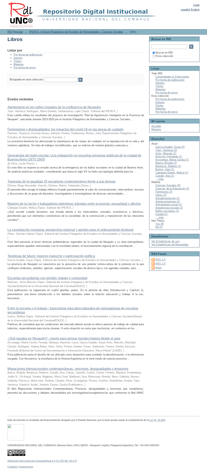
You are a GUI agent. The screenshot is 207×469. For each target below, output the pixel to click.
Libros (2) (160, 195)
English (195, 9)
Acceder (156, 126)
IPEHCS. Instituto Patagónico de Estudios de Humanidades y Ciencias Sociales (76, 31)
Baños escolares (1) (167, 210)
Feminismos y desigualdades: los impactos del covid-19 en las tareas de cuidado (65, 129)
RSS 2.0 (160, 263)
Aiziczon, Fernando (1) (168, 156)
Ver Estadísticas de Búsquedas (169, 244)
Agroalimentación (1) (167, 198)
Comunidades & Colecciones (172, 76)
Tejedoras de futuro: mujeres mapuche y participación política (51, 256)
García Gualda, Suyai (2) (170, 146)
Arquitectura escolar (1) (169, 207)
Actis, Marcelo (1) (165, 153)
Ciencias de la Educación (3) (172, 188)
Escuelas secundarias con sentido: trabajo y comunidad (47, 278)
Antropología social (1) (168, 204)
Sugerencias (26, 466)
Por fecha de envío (25, 67)
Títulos (18, 61)
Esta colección (164, 56)
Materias (19, 64)
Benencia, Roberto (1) (168, 166)
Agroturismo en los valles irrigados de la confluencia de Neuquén (54, 107)
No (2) (159, 226)
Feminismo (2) (163, 191)
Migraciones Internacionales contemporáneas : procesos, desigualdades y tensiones (67, 368)
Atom (158, 267)
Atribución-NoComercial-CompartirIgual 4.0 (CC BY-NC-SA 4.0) (42, 461)
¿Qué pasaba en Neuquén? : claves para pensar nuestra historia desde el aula (63, 338)
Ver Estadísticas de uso (165, 241)
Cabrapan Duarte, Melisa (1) (171, 172)
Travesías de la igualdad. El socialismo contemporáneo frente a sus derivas (61, 181)
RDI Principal (15, 31)
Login (196, 4)
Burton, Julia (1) (164, 169)
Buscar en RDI (164, 52)
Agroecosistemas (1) (167, 201)
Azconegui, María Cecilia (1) (172, 159)
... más (159, 179)
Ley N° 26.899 (157, 420)
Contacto (12, 466)
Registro (156, 129)
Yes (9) (159, 223)
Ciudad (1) (161, 214)
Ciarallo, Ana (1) (164, 175)
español (185, 9)
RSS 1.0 (160, 259)
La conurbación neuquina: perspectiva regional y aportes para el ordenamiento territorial (70, 229)
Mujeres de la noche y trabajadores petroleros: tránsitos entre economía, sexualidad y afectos (74, 203)
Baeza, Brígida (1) (166, 162)
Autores (18, 57)
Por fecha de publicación (28, 54)
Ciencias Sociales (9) (167, 185)
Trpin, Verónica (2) (166, 150)
